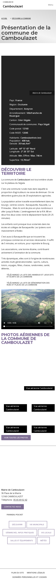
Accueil (4, 18)
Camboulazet (13, 4)
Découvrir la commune (21, 18)
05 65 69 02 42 (20, 499)
